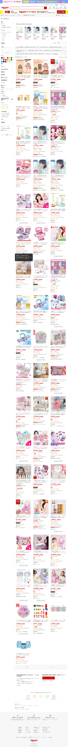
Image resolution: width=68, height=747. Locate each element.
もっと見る (19, 685)
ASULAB (18, 87)
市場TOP (2, 15)
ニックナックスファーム (38, 461)
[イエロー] (9, 60)
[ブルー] (2, 61)
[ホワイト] (6, 58)
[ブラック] (2, 58)
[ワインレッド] (4, 60)
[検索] (45, 8)
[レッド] (6, 60)
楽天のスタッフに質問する (48, 677)
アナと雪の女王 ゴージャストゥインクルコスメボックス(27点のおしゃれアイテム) (23, 655)
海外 (5, 85)
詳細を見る (56, 53)
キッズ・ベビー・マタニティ (10, 15)
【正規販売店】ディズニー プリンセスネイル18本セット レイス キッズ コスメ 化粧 (58, 381)
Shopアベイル (54, 631)
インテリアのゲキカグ (56, 87)
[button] (53, 8)
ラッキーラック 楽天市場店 (39, 357)
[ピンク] (2, 60)
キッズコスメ (30, 705)
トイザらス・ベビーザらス (22, 663)
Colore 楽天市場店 (55, 324)
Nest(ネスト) (19, 287)
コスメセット (36, 705)
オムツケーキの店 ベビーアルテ (40, 528)
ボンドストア (54, 122)
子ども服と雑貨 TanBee (38, 633)
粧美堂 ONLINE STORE (56, 458)
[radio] (1, 23)
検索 (7, 52)
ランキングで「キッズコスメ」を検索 (21, 709)
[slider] (1, 47)
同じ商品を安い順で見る (58, 256)
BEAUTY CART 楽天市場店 (39, 119)
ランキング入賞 (37, 116)
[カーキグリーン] (11, 58)
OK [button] (30, 257)
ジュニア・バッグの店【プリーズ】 (58, 426)
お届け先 (2, 87)
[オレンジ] (7, 60)
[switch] (12, 99)
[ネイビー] (4, 61)
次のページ (53, 667)
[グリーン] (11, 60)
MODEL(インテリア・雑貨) (57, 596)
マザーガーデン (20, 427)
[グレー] (4, 58)
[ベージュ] (9, 58)
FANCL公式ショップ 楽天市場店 (40, 156)
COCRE (18, 154)
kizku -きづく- (19, 119)
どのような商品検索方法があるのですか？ (25, 681)
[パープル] (6, 61)
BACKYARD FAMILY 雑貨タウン (57, 359)
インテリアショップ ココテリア (40, 424)
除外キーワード (4, 130)
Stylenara (53, 154)
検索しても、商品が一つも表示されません (25, 683)
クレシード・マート (20, 220)
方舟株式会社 (36, 254)
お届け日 (2, 91)
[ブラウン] (7, 58)
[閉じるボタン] (65, 47)
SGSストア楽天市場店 (38, 322)
